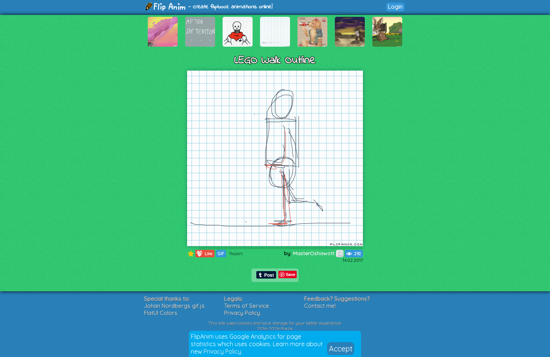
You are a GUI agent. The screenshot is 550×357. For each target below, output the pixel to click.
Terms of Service (246, 305)
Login (395, 6)
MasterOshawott (314, 253)
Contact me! (320, 305)
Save (290, 274)
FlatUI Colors (160, 312)
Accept (340, 348)
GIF (221, 253)
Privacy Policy (222, 351)
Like (204, 253)
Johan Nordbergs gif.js (174, 305)
